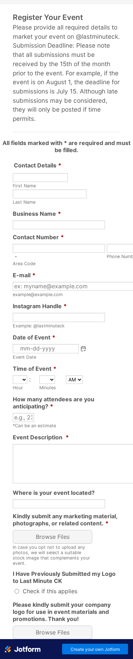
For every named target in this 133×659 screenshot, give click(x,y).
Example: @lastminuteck (39, 325)
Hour (18, 387)
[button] (83, 349)
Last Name (24, 202)
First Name (24, 185)
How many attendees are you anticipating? (53, 403)
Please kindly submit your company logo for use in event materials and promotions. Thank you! (62, 611)
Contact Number (38, 237)
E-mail (24, 275)
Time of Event (34, 368)
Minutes (47, 387)
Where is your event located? (54, 492)
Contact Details (37, 165)
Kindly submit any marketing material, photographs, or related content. (65, 520)
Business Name (37, 213)
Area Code (24, 263)
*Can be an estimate (34, 425)
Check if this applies (50, 591)
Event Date (24, 357)
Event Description (41, 437)
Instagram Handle (40, 306)
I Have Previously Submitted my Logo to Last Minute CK (64, 577)
